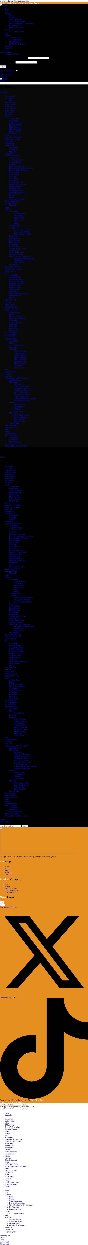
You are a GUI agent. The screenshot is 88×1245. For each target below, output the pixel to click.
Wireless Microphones (22, 768)
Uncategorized (10, 793)
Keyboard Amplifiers (16, 651)
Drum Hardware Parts (17, 534)
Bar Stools (8, 482)
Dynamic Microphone (22, 756)
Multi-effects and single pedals (20, 624)
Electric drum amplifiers (17, 552)
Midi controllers (15, 664)
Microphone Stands (21, 760)
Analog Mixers (10, 470)
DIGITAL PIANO (16, 649)
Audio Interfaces (15, 748)
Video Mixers (19, 779)
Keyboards (13, 659)
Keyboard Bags (15, 653)
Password (7, 62)
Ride (6, 738)
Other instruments (11, 674)
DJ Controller (9, 511)
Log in (3, 66)
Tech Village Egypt (37, 1100)
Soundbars (8, 742)
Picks (16, 589)
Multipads (12, 573)
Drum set (12, 544)
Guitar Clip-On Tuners (17, 616)
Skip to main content (21, 1)
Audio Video (9, 478)
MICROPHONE (11, 668)
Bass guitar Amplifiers (22, 600)
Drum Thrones (14, 608)
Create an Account (12, 54)
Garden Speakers (20, 723)
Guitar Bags (13, 612)
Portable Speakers (20, 727)
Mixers (11, 711)
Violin (7, 799)
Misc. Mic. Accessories (22, 762)
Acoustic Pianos (15, 645)
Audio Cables (14, 487)
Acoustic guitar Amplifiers (23, 598)
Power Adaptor (10, 701)
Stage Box (8, 744)
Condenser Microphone (22, 754)
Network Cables (15, 499)
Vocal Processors (11, 803)
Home (2, 457)
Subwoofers (18, 733)
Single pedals (18, 631)
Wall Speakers (19, 736)
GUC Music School (16, 32)
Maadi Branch (14, 42)
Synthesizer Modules (16, 567)
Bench (11, 682)
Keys (11, 15)
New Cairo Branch (16, 40)
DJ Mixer (17, 777)
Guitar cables (14, 614)
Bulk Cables (13, 489)
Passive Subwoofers (12, 676)
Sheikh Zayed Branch (17, 44)
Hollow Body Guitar (16, 620)
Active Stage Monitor (21, 783)
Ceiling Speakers (20, 721)
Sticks (11, 565)
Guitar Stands (14, 618)
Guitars (11, 17)
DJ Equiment (14, 25)
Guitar (7, 575)
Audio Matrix (9, 474)
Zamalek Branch (15, 38)
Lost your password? (7, 71)
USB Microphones (20, 764)
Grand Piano (13, 688)
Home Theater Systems (13, 637)
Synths (11, 666)
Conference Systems (12, 507)
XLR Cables (13, 501)
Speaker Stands (19, 731)
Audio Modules (10, 476)
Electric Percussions (16, 559)
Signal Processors (11, 740)
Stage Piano (13, 698)
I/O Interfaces (19, 713)
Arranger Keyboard (16, 647)
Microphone (13, 750)
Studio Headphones (21, 785)
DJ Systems (9, 522)
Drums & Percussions (17, 21)
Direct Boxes (9, 509)
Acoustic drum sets (16, 528)
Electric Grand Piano (12, 569)
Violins (7, 801)
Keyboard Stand (15, 657)
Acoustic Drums (15, 530)
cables (7, 484)
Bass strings (18, 583)
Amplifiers (13, 596)
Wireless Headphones (12, 814)
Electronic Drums (11, 571)
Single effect (13, 633)
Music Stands (9, 672)
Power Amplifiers (11, 703)
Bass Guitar (13, 604)
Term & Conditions (19, 1102)
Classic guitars (14, 606)
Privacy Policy (5, 1102)
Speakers (12, 519)
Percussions (13, 563)
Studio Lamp (14, 791)
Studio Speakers (19, 789)
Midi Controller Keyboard (18, 661)
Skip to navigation (7, 1)
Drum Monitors (14, 540)
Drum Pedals (14, 542)
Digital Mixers (19, 775)
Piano (7, 678)
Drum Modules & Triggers (18, 538)
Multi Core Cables (15, 497)
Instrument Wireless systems (24, 626)
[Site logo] (4, 5)
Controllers (13, 517)
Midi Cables (13, 495)
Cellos (7, 503)
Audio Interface (10, 472)
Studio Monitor (19, 787)
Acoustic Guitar (15, 594)
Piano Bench (13, 694)
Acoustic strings (19, 581)
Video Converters (11, 795)
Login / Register (10, 1232)
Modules (8, 670)
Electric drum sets (15, 554)
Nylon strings (18, 587)
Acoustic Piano (14, 680)
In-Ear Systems (10, 639)
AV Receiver (9, 480)
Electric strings (19, 585)
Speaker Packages (20, 729)
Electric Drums (14, 557)
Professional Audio (16, 27)
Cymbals (12, 532)
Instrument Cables (15, 493)
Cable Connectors (15, 491)
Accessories (9, 466)
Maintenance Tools (16, 622)
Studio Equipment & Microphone (21, 23)
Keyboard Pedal (15, 655)
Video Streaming (11, 797)
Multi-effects (18, 629)
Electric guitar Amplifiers (23, 602)
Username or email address (14, 58)
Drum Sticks (13, 548)
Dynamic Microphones (22, 758)
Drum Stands (14, 546)
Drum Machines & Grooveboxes (21, 536)
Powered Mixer (10, 705)
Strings (16, 591)
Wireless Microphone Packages (25, 766)
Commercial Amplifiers (13, 505)
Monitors (12, 781)
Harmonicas (13, 810)
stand (11, 468)
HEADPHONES (15, 690)
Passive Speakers (20, 725)
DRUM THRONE (16, 550)
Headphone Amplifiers (13, 635)
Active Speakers (20, 719)
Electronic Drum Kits (17, 561)
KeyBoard (13, 692)
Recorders (12, 715)
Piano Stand (13, 696)
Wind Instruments (15, 19)
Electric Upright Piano (17, 686)
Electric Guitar (14, 610)
